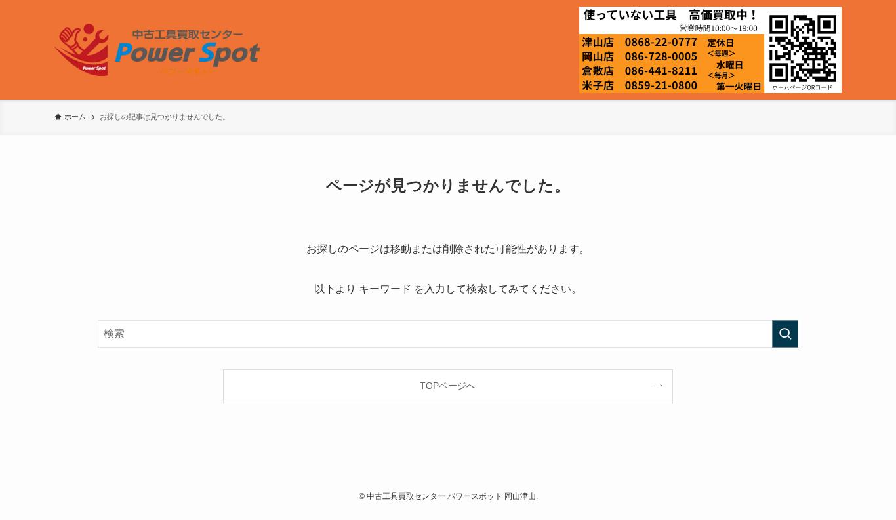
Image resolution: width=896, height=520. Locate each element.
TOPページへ (448, 385)
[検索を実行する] (785, 334)
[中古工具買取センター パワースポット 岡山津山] (157, 50)
